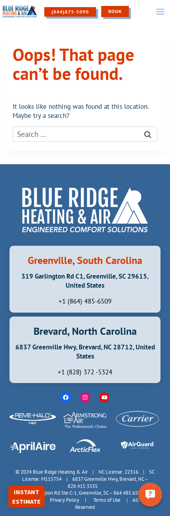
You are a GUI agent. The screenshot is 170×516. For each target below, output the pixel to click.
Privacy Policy (64, 500)
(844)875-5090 (70, 12)
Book (115, 11)
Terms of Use (107, 500)
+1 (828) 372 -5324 (85, 372)
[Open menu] (160, 11)
